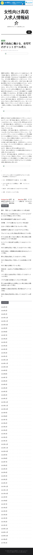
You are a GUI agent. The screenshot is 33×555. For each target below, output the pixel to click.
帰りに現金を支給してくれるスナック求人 (13, 257)
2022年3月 (4, 476)
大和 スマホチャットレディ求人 (11, 192)
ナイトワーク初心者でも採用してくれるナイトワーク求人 (16, 243)
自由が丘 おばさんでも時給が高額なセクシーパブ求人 (16, 270)
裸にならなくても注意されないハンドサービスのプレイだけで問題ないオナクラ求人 (16, 215)
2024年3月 (4, 392)
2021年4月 (4, 515)
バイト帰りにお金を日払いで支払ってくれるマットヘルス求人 (16, 275)
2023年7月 (4, 420)
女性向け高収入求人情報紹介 (16, 17)
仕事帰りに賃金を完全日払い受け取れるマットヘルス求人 (16, 290)
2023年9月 (4, 413)
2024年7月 (4, 377)
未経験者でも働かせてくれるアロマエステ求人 (15, 230)
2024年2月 (4, 395)
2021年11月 (4, 490)
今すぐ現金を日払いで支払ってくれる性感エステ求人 (16, 261)
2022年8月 (4, 458)
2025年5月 (4, 342)
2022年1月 (4, 483)
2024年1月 (4, 399)
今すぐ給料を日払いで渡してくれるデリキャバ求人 (16, 248)
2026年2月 (4, 311)
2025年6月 (4, 339)
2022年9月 (4, 455)
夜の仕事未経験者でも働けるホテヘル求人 (13, 219)
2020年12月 (4, 529)
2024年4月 (4, 388)
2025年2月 (4, 353)
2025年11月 (4, 321)
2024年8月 (4, 374)
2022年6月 (4, 465)
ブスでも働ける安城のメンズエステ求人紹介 (14, 280)
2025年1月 (4, 356)
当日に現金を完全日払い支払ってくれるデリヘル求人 (16, 295)
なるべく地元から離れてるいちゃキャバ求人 (14, 226)
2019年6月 (4, 539)
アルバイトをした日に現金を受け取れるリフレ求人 (16, 233)
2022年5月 (4, 469)
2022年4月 (4, 472)
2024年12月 (4, 360)
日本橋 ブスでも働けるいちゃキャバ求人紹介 (15, 223)
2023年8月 (4, 416)
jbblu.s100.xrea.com (13, 50)
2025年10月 (4, 325)
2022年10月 (4, 451)
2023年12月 (4, 402)
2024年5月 (4, 384)
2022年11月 (4, 448)
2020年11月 (4, 532)
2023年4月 (4, 430)
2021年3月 (4, 518)
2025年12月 (4, 318)
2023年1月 (4, 441)
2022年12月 (4, 444)
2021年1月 (4, 525)
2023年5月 (4, 427)
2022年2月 (4, 479)
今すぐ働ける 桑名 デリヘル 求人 (11, 265)
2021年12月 (4, 486)
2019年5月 (4, 543)
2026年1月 (4, 314)
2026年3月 (4, 307)
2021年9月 (4, 497)
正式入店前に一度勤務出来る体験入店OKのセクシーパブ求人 (16, 252)
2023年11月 (4, 406)
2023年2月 (4, 437)
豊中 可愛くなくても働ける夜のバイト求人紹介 (15, 210)
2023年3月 (4, 434)
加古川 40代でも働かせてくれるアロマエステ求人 (15, 188)
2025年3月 (4, 349)
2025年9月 (4, 328)
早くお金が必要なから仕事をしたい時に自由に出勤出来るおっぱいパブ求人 (16, 284)
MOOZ (13, 552)
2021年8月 (4, 501)
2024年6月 (4, 381)
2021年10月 (4, 494)
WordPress (23, 552)
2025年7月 (4, 335)
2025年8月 (4, 332)
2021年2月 (4, 522)
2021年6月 (4, 508)
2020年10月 (4, 536)
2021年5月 (4, 511)
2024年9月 (4, 370)
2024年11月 (4, 363)
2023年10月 (4, 409)
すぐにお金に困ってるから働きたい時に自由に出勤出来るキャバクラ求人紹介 (16, 238)
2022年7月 (4, 462)
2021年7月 (4, 504)
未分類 (3, 40)
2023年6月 (4, 423)
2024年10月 (4, 367)
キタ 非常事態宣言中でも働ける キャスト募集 (14, 180)
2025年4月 (4, 346)
